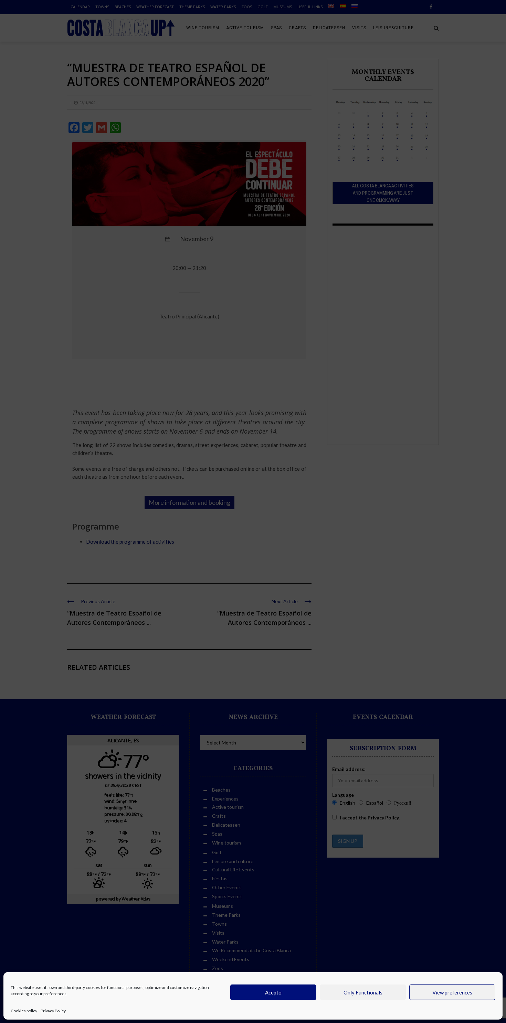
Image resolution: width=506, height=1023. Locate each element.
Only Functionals (363, 992)
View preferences (452, 992)
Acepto (273, 992)
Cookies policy (24, 1010)
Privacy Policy (53, 1010)
